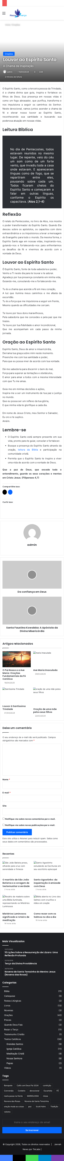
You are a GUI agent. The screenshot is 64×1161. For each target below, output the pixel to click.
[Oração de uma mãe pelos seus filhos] (47, 696)
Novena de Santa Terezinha (37, 1101)
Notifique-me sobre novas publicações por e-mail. (30, 825)
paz (30, 1106)
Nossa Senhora (14, 1058)
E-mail (6, 792)
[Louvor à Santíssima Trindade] (16, 695)
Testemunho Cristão (14, 1034)
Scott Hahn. (41, 1106)
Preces (7, 1020)
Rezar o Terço (11, 1029)
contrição (47, 1085)
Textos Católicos (12, 1039)
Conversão (9, 1091)
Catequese (9, 996)
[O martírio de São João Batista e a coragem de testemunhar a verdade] (16, 869)
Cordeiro (21, 1091)
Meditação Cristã (15, 1053)
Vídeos (7, 1068)
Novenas (8, 1010)
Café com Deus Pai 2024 (28, 1085)
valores (7, 1112)
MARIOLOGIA (33, 1096)
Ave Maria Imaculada (45, 670)
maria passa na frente (13, 1096)
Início (7, 24)
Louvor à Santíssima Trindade (14, 708)
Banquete (8, 1085)
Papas (10, 1063)
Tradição (54, 1106)
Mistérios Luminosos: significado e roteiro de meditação (15, 917)
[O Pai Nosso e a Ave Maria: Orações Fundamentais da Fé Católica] (16, 659)
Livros (7, 1005)
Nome (6, 779)
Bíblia (6, 991)
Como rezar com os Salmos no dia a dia (45, 915)
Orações (16, 24)
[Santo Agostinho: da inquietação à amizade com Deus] (48, 869)
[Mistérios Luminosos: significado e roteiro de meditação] (16, 903)
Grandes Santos (15, 1044)
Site (4, 806)
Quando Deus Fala (13, 1025)
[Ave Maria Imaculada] (47, 659)
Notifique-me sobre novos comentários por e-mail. (30, 819)
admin (32, 545)
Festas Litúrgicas (12, 1001)
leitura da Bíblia (28, 449)
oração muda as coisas (14, 1106)
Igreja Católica (14, 1048)
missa (45, 1096)
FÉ (58, 1091)
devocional (34, 1091)
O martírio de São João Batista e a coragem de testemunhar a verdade (16, 883)
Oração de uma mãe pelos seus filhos (45, 711)
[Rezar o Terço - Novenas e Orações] (18, 13)
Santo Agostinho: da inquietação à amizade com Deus (47, 883)
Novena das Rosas (12, 1101)
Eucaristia (48, 1091)
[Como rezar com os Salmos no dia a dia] (48, 903)
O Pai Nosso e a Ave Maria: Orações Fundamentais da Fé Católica (14, 674)
